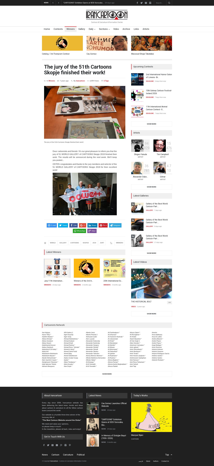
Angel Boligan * (157, 345)
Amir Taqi (133, 366)
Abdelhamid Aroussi (48, 345)
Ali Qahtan (111, 353)
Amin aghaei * (134, 347)
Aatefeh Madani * (48, 337)
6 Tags (106, 81)
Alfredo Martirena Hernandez (96, 358)
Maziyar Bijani (137, 435)
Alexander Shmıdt (92, 349)
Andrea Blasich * (157, 339)
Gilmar (162, 177)
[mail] (146, 3)
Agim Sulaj (67, 337)
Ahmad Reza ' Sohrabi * (72, 347)
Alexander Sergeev (92, 345)
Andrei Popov (156, 341)
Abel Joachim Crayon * (49, 360)
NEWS (103, 410)
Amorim (154, 332)
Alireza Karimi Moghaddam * (117, 364)
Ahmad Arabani (69, 341)
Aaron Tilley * (46, 335)
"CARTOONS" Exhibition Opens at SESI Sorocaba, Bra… (112, 422)
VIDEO (133, 306)
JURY (102, 243)
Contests (58, 29)
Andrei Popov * (157, 343)
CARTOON (135, 439)
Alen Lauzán (90, 339)
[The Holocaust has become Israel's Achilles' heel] (151, 417)
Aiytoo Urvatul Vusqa (71, 358)
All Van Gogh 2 (135, 341)
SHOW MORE (151, 124)
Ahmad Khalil (68, 343)
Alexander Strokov (92, 351)
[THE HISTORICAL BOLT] (151, 283)
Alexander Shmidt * (92, 347)
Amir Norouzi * (135, 360)
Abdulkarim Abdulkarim (50, 353)
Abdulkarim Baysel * (49, 356)
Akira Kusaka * (69, 364)
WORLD (53, 243)
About (148, 461)
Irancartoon (80, 81)
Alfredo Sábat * (91, 360)
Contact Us (165, 461)
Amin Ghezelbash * (136, 349)
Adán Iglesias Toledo (49, 364)
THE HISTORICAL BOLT (141, 301)
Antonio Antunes (157, 349)
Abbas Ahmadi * (47, 339)
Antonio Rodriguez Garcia (160, 353)
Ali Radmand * (113, 356)
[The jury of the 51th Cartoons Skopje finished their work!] (84, 112)
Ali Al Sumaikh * (91, 366)
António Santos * (157, 356)
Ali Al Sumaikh (91, 364)
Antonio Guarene (157, 351)
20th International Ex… (113, 281)
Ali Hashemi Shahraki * (115, 337)
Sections (103, 29)
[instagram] (150, 3)
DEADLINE (150, 81)
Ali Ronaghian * (135, 335)
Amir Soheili (134, 364)
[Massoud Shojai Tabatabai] (151, 43)
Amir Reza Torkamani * (137, 362)
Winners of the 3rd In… (83, 281)
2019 (94, 243)
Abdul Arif (45, 351)
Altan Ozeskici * (135, 343)
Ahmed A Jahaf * (69, 349)
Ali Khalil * (111, 341)
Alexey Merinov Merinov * (94, 356)
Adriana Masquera (48, 366)
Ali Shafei (133, 337)
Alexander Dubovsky (93, 341)
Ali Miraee (111, 347)
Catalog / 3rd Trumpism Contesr (56, 54)
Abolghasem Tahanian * (50, 362)
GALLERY (63, 243)
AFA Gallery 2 (68, 332)
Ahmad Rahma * (69, 345)
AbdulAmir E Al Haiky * (49, 349)
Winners (71, 29)
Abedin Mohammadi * (49, 358)
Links (136, 29)
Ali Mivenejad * (113, 349)
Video (116, 29)
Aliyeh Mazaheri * (136, 339)
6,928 (169, 302)
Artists (146, 29)
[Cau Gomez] (107, 43)
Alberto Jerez (90, 332)
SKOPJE (86, 243)
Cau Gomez (91, 54)
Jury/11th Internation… (53, 281)
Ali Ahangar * (90, 362)
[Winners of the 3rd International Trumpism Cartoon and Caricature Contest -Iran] (87, 268)
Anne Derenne (157, 347)
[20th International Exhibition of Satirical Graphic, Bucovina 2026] (117, 268)
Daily (91, 29)
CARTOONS (74, 243)
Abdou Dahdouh (47, 347)
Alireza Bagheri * (113, 360)
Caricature (68, 454)
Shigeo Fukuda (140, 154)
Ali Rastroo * (112, 358)
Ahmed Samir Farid (70, 351)
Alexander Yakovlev (92, 353)
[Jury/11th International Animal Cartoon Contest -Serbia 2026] (57, 268)
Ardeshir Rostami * (158, 360)
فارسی (141, 461)
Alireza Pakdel (113, 366)
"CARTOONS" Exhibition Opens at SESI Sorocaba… (83, 3)
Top (167, 454)
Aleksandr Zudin (91, 337)
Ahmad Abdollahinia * (71, 339)
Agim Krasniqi (68, 335)
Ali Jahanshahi (113, 339)
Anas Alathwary (157, 335)
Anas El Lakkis (157, 337)
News (45, 454)
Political (81, 454)
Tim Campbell (163, 154)
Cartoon (55, 454)
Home (47, 29)
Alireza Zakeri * (135, 332)
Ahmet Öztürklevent (70, 356)
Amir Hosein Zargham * (138, 356)
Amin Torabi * (134, 353)
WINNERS (119, 243)
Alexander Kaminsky (93, 343)
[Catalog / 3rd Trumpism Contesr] (62, 43)
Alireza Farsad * (113, 362)
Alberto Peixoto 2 (91, 335)
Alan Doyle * (68, 366)
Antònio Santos (157, 358)
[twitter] (141, 3)
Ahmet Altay (68, 353)
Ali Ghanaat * (112, 335)
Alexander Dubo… (140, 177)
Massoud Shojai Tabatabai (142, 54)
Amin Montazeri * (135, 351)
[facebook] (137, 3)
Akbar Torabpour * (70, 362)
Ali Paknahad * (113, 351)
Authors (155, 461)
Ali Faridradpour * (114, 332)
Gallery (81, 29)
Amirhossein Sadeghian (138, 358)
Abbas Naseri (46, 343)
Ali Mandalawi (112, 343)
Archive (126, 29)
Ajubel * (66, 360)
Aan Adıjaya (46, 332)
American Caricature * (137, 345)
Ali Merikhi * (112, 345)
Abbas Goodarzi (47, 341)
